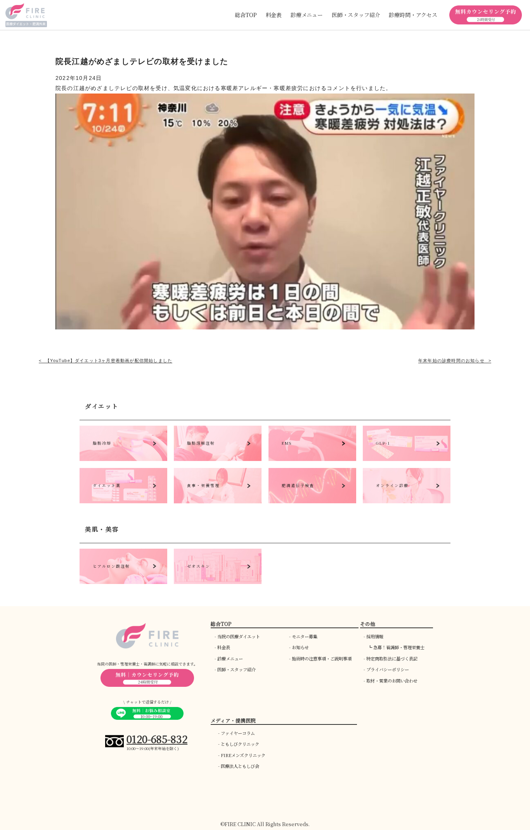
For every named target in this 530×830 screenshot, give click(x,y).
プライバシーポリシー (387, 669)
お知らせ (300, 647)
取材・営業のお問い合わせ (391, 681)
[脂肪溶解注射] (218, 458)
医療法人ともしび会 (240, 766)
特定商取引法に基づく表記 (391, 658)
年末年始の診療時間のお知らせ (451, 360)
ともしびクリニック (240, 744)
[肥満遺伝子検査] (312, 501)
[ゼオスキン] (218, 581)
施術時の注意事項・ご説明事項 (322, 658)
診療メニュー (230, 658)
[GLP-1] (406, 458)
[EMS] (312, 458)
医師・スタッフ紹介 (236, 669)
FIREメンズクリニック (243, 755)
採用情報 (374, 636)
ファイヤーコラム (238, 733)
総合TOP (245, 15)
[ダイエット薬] (123, 501)
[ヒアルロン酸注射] (123, 581)
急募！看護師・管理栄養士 (398, 647)
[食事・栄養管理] (218, 501)
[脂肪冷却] (123, 458)
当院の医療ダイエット (238, 636)
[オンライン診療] (406, 501)
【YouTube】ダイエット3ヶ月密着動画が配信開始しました (108, 360)
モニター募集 (304, 636)
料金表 (274, 15)
